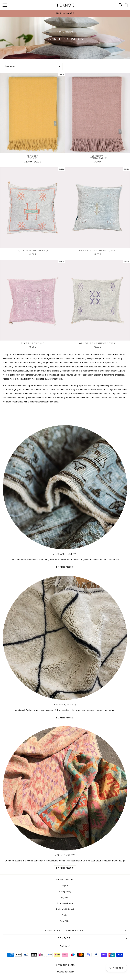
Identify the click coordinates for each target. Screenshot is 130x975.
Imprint (65, 885)
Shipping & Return (65, 903)
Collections (68, 32)
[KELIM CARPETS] (65, 788)
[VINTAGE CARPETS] (65, 487)
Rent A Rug (65, 921)
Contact (65, 915)
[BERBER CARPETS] (65, 638)
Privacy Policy (65, 891)
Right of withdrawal (65, 909)
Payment (65, 897)
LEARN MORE (65, 567)
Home (58, 32)
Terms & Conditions (65, 880)
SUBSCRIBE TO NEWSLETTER (64, 930)
